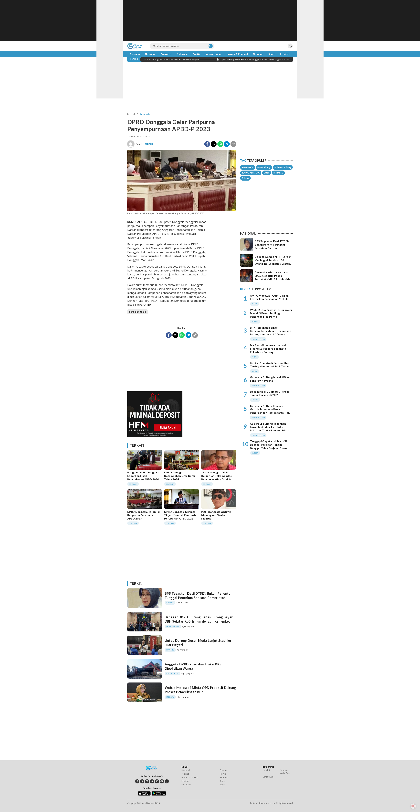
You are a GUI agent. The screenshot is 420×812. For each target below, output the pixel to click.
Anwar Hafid (247, 167)
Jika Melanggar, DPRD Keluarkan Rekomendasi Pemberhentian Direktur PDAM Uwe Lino (217, 477)
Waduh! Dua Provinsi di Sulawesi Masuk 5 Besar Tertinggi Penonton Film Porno (271, 313)
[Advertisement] (210, 20)
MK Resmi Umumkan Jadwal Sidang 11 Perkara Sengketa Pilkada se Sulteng (268, 349)
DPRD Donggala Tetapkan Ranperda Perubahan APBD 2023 (144, 515)
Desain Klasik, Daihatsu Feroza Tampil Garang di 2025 (270, 393)
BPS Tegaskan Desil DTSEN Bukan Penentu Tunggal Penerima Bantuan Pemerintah (198, 595)
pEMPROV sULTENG (251, 172)
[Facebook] (207, 144)
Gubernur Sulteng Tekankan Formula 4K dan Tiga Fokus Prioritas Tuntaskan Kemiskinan (270, 427)
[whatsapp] (147, 781)
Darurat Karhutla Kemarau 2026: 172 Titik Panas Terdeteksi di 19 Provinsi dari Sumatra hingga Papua (273, 277)
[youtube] (162, 781)
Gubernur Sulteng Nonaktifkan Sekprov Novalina (270, 379)
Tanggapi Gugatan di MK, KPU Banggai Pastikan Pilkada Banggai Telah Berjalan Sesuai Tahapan (269, 446)
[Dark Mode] (290, 45)
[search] (211, 46)
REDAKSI (149, 143)
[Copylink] (233, 144)
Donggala (144, 114)
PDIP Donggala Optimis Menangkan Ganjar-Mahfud (216, 515)
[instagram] (157, 781)
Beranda (131, 114)
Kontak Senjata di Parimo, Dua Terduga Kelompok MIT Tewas (269, 364)
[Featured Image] (181, 210)
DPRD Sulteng (263, 167)
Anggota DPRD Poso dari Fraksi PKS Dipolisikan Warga (193, 666)
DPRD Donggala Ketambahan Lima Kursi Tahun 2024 (179, 476)
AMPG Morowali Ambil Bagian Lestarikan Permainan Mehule (269, 297)
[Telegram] (227, 144)
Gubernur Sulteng (282, 167)
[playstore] (159, 794)
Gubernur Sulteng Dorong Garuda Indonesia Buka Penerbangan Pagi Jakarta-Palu (270, 409)
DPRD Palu (278, 172)
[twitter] (142, 781)
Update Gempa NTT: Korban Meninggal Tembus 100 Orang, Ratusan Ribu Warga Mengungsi (273, 261)
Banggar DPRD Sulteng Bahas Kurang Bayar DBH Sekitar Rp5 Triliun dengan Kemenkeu (199, 619)
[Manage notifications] (413, 806)
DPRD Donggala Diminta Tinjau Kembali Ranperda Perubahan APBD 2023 (180, 515)
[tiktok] (167, 781)
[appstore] (144, 794)
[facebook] (137, 781)
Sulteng (245, 178)
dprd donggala (137, 311)
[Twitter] (214, 144)
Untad (266, 172)
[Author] (130, 144)
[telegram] (152, 781)
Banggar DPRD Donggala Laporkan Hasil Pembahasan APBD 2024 (143, 476)
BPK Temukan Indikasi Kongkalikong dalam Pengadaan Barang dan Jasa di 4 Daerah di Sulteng (270, 332)
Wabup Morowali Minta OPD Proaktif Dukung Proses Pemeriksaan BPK (200, 690)
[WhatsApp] (220, 144)
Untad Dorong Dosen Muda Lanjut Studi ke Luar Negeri (198, 643)
